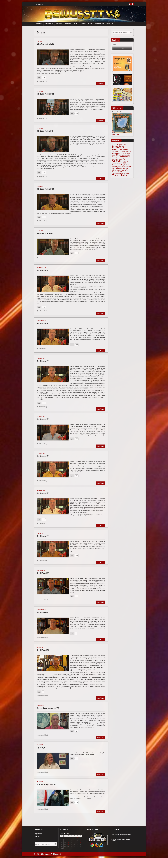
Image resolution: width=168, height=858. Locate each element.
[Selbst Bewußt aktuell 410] (53, 202)
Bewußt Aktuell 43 (43, 650)
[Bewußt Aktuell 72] (53, 587)
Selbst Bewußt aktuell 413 (45, 44)
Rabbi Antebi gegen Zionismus (46, 784)
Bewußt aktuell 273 (43, 456)
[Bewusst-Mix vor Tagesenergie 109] (53, 722)
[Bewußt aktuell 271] (53, 550)
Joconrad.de (115, 134)
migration (115, 170)
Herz (118, 157)
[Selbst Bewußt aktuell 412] (53, 107)
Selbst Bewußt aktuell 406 (45, 233)
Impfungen (115, 159)
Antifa (125, 144)
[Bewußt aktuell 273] (53, 470)
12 (68, 842)
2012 (115, 144)
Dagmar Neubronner (122, 152)
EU (117, 155)
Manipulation (115, 164)
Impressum (38, 834)
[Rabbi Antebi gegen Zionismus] (53, 798)
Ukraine (123, 175)
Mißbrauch (121, 170)
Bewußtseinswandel (120, 150)
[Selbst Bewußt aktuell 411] (53, 144)
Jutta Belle (123, 161)
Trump (115, 175)
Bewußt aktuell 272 (43, 493)
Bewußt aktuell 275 (43, 361)
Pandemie (115, 172)
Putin (120, 172)
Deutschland (126, 153)
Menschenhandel (126, 166)
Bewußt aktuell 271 (43, 536)
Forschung (68, 24)
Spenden (37, 836)
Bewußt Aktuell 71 (42, 612)
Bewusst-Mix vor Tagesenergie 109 (48, 708)
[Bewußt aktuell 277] (53, 284)
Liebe (123, 163)
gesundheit (125, 155)
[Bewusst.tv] (83, 13)
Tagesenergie (125, 173)
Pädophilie (125, 171)
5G (113, 144)
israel (120, 159)
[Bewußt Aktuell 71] (53, 626)
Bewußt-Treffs (99, 24)
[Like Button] (39, 77)
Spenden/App (109, 24)
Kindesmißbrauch (116, 163)
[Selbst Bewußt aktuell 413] (53, 58)
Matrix (128, 164)
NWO (127, 170)
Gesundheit (59, 24)
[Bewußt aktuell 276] (53, 337)
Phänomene (82, 24)
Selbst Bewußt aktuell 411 (45, 131)
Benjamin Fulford (118, 146)
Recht (75, 24)
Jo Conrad (118, 159)
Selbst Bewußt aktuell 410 (45, 189)
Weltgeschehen (49, 24)
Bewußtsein (118, 147)
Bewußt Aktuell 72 (43, 573)
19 (68, 844)
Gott (129, 155)
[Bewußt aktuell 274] (53, 433)
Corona (122, 151)
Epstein (113, 155)
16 (80, 842)
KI (127, 161)
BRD (129, 150)
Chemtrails (115, 151)
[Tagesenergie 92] (53, 761)
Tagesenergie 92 (42, 747)
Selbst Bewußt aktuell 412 (45, 94)
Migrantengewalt (122, 168)
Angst (121, 144)
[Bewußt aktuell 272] (53, 507)
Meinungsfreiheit (116, 166)
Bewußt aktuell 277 (43, 270)
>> (100, 84)
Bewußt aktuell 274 (43, 419)
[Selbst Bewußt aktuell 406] (53, 247)
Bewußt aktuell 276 (43, 323)
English (90, 24)
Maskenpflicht (123, 164)
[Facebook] (132, 4)
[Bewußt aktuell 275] (53, 375)
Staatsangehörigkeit (116, 173)
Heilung (114, 157)
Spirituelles (39, 24)
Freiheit (120, 155)
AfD (118, 144)
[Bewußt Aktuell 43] (53, 663)
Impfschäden (125, 157)
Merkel (113, 168)
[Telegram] (130, 4)
